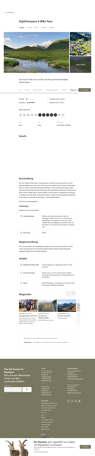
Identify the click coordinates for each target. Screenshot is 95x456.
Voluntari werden (45, 424)
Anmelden (27, 389)
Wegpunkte (74, 90)
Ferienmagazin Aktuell (47, 419)
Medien (43, 417)
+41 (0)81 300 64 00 (72, 376)
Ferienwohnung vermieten (48, 408)
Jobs (42, 415)
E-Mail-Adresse (7, 385)
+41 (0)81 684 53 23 (46, 392)
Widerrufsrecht (45, 429)
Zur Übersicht (10, 12)
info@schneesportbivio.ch (74, 392)
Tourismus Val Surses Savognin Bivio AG (48, 338)
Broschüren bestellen (47, 422)
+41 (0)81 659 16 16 (46, 378)
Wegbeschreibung (52, 90)
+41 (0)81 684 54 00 (72, 390)
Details (27, 90)
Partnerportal (44, 427)
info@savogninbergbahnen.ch (75, 378)
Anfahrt (64, 90)
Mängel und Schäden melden (49, 405)
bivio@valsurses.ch (46, 394)
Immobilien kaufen (46, 410)
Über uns (43, 412)
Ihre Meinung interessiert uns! (49, 403)
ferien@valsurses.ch (46, 380)
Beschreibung (37, 90)
